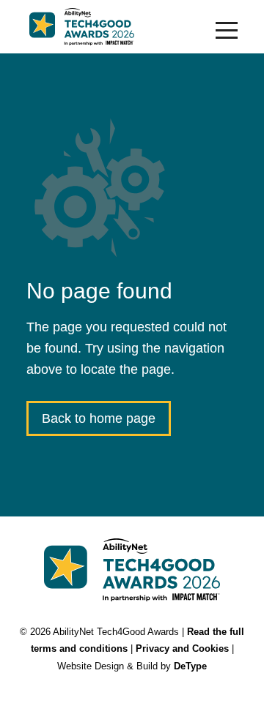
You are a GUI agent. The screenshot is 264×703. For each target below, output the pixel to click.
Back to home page (98, 418)
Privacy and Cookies (182, 648)
